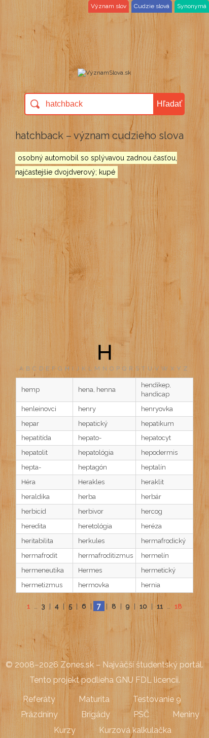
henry (87, 409)
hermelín (155, 555)
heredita (33, 526)
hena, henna (97, 389)
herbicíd (33, 511)
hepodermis (159, 452)
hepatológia (96, 452)
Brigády (95, 714)
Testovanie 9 (157, 699)
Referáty (39, 699)
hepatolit (34, 452)
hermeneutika (42, 570)
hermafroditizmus (105, 555)
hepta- (31, 467)
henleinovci (38, 409)
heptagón (92, 467)
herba (87, 496)
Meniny (185, 714)
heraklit (152, 482)
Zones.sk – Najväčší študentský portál (131, 664)
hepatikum (157, 423)
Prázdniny (39, 714)
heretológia (95, 526)
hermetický (158, 570)
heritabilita (37, 541)
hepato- (89, 438)
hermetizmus (41, 585)
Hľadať (169, 103)
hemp (30, 389)
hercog (151, 511)
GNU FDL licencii (147, 680)
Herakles (91, 482)
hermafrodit (39, 555)
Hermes (90, 570)
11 (160, 606)
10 (143, 606)
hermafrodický (163, 541)
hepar (30, 423)
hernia (150, 585)
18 (178, 606)
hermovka (93, 585)
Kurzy (65, 730)
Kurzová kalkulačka (135, 730)
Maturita (94, 699)
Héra (28, 482)
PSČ (141, 714)
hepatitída (36, 438)
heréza (151, 526)
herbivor (90, 511)
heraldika (35, 496)
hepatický (93, 423)
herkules (91, 541)
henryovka (157, 409)
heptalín (153, 467)
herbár (151, 496)
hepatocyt (156, 438)
